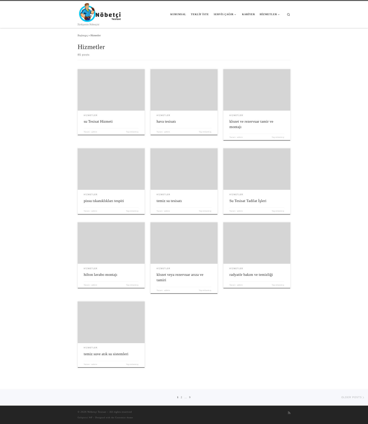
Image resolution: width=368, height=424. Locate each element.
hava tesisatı (166, 121)
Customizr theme (124, 417)
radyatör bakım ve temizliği (251, 274)
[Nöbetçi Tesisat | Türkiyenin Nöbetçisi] (100, 11)
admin (94, 132)
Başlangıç (83, 35)
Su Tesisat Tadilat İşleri (247, 201)
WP (90, 417)
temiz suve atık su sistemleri (106, 354)
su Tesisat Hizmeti (98, 121)
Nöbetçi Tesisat (96, 411)
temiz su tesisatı (169, 201)
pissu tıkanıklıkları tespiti (104, 201)
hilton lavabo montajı (100, 274)
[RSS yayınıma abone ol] (289, 413)
